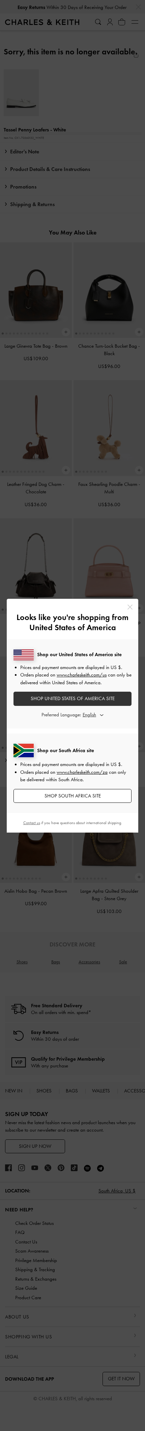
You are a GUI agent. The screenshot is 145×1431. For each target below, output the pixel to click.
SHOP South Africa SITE (73, 796)
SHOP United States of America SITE (73, 698)
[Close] (130, 607)
